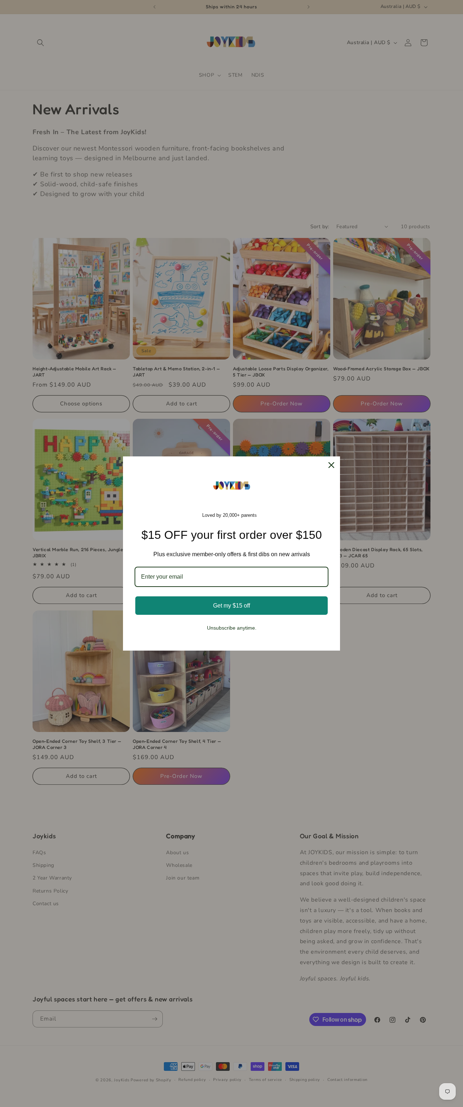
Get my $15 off (231, 606)
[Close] (331, 465)
